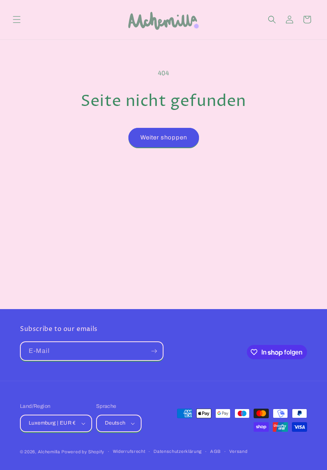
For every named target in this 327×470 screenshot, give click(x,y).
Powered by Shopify (82, 451)
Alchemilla (49, 451)
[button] (17, 19)
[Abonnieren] (154, 351)
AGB (215, 451)
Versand (238, 451)
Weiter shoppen (163, 137)
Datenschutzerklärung (178, 451)
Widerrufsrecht (129, 451)
